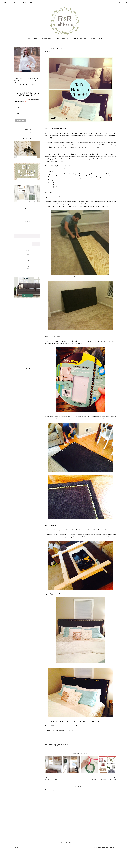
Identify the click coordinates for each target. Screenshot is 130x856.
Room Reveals (62, 38)
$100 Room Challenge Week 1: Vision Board (27, 201)
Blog (24, 2)
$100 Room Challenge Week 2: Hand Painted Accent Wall (27, 180)
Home (5, 2)
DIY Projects (33, 38)
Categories (34, 2)
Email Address (20, 102)
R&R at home (102, 847)
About (14, 2)
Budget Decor (47, 38)
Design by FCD (110, 847)
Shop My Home (96, 38)
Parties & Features (80, 38)
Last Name (18, 114)
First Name (18, 108)
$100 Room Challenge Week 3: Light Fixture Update (27, 158)
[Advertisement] (27, 333)
